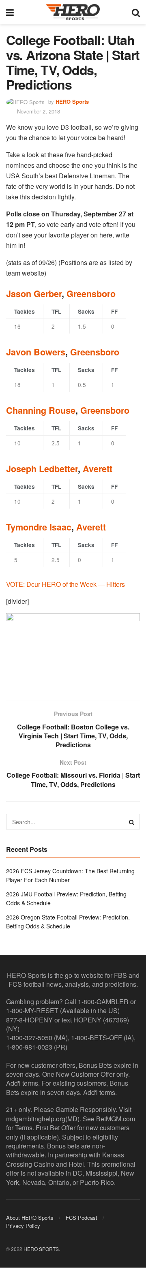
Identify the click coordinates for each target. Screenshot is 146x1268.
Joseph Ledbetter (42, 468)
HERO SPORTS (41, 1249)
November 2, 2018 (38, 111)
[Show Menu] (10, 12)
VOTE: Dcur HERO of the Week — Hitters (65, 584)
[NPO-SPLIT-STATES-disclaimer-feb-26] (73, 649)
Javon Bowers (35, 352)
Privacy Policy (23, 1226)
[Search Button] (136, 12)
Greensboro (91, 293)
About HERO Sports (30, 1218)
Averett (97, 468)
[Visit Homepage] (73, 12)
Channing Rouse (40, 410)
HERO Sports (72, 101)
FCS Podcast (81, 1218)
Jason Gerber (34, 293)
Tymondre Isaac (38, 527)
